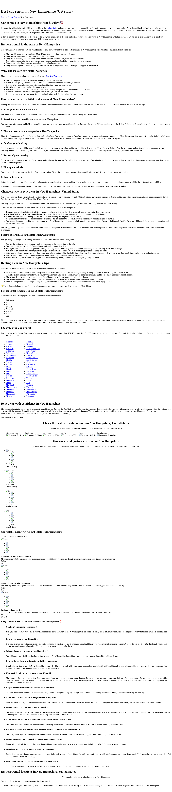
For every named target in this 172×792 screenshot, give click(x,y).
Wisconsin (30, 394)
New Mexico (31, 353)
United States (13, 17)
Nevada (29, 346)
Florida (9, 360)
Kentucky (10, 378)
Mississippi (10, 394)
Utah (28, 383)
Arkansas (9, 349)
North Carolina (32, 358)
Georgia (9, 362)
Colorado (9, 353)
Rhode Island (31, 371)
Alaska (9, 344)
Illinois (8, 369)
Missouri (9, 396)
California (10, 351)
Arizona (9, 346)
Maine (8, 383)
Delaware (10, 358)
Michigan (10, 389)
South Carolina (32, 373)
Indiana (9, 371)
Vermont (29, 385)
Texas (28, 380)
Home (3, 17)
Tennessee (30, 378)
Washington (31, 389)
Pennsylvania (31, 369)
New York (30, 355)
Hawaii (9, 364)
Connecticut (11, 355)
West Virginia (31, 392)
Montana (29, 342)
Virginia (29, 387)
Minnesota (10, 392)
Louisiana (10, 380)
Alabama (9, 342)
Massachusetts (11, 387)
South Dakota (31, 376)
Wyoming (30, 396)
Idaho (8, 367)
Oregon (29, 367)
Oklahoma (30, 364)
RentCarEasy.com (54, 76)
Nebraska (30, 344)
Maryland (10, 385)
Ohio (28, 362)
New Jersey (31, 351)
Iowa (8, 373)
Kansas (9, 376)
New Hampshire (33, 349)
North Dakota (31, 360)
